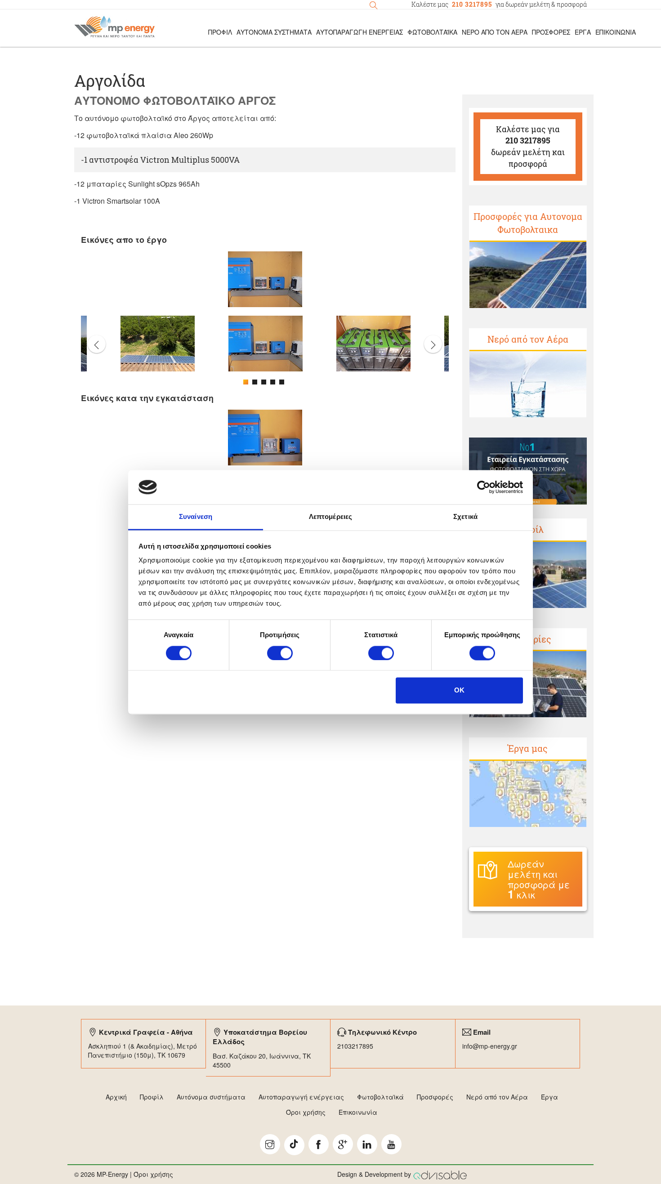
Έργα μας (528, 748)
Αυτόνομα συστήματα (211, 1096)
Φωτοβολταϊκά (432, 31)
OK (459, 690)
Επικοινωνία (615, 31)
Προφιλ (220, 31)
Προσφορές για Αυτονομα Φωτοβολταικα (527, 222)
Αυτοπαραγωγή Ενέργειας (359, 31)
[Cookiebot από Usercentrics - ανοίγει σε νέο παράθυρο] (483, 487)
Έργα (583, 31)
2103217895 (355, 1045)
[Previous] (97, 344)
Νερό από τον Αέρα (494, 31)
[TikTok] (294, 1145)
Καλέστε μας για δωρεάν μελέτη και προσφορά (528, 146)
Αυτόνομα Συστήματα (274, 31)
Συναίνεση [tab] (195, 517)
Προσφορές (551, 31)
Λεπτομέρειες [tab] (330, 517)
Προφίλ (152, 1096)
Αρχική (116, 1096)
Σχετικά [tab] (465, 517)
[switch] (280, 653)
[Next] (433, 344)
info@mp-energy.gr (489, 1045)
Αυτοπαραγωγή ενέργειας (301, 1096)
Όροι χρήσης (306, 1112)
